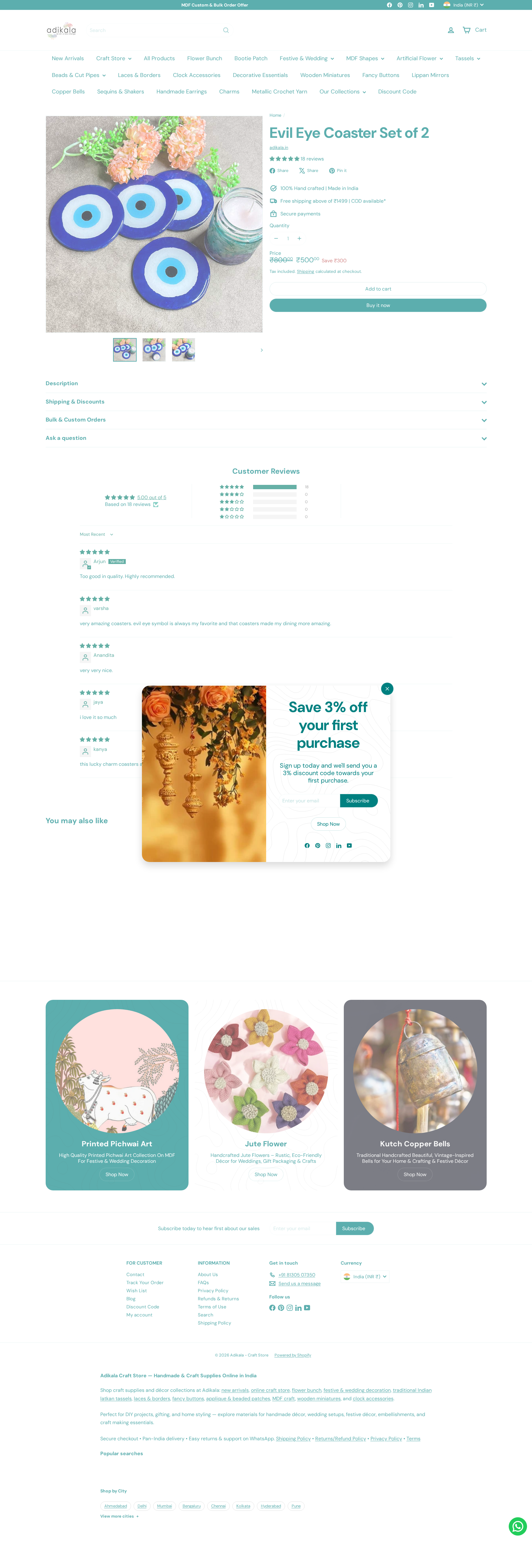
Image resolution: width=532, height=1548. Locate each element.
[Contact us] (518, 1526)
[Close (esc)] (387, 689)
